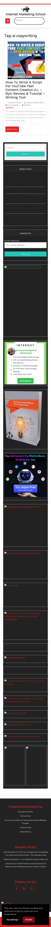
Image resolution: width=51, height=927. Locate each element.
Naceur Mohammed (34, 103)
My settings (12, 919)
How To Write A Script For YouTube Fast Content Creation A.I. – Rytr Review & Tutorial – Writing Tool (25, 89)
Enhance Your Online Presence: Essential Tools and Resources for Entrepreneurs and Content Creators (25, 199)
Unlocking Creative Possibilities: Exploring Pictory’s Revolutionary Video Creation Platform (25, 208)
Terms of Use (25, 816)
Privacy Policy (25, 827)
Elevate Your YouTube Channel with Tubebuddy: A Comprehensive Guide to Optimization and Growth (25, 218)
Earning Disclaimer (25, 812)
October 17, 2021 (14, 103)
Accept (28, 919)
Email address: (12, 240)
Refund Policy (25, 832)
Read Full (13, 130)
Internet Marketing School (25, 14)
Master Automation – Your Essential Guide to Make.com (26, 859)
